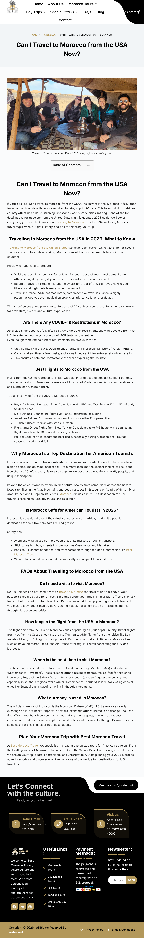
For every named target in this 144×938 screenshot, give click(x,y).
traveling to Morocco (70, 222)
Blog (100, 12)
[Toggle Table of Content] (86, 165)
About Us (56, 4)
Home (38, 4)
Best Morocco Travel (24, 745)
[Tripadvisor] (22, 906)
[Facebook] (14, 906)
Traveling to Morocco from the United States (37, 247)
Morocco (65, 494)
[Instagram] (30, 906)
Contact (65, 20)
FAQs (86, 12)
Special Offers (62, 12)
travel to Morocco (71, 592)
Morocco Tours (81, 4)
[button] (82, 4)
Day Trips (34, 12)
